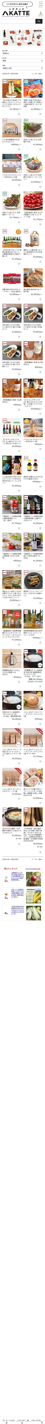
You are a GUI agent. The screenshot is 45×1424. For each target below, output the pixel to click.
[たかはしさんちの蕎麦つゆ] (12, 658)
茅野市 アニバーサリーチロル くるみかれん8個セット (33, 593)
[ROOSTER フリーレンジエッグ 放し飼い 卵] (33, 777)
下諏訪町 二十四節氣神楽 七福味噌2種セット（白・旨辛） (11, 518)
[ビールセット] (12, 427)
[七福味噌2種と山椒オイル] (33, 504)
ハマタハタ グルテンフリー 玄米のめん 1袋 (33, 440)
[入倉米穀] (33, 238)
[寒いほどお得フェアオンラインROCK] (12, 277)
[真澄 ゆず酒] (33, 350)
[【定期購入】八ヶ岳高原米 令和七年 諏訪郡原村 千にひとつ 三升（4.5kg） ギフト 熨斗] (33, 658)
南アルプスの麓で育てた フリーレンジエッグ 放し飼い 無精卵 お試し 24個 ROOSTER (33, 792)
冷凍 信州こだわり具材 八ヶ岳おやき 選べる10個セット (11, 364)
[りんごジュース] (12, 619)
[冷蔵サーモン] (33, 88)
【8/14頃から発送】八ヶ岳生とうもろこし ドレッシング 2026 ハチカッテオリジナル (11, 103)
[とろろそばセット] (12, 816)
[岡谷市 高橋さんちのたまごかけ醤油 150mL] (33, 465)
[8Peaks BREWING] (12, 465)
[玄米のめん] (33, 427)
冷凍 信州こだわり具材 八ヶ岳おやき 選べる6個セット (33, 327)
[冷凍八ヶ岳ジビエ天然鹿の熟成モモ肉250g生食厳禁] (33, 127)
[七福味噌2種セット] (12, 504)
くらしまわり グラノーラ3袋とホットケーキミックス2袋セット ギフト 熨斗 (11, 752)
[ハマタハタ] (12, 163)
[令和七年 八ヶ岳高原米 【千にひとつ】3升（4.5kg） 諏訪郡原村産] (12, 700)
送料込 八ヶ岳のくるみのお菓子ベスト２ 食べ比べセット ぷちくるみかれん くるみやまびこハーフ (11, 594)
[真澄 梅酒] (12, 388)
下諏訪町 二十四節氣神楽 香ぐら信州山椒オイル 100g (33, 555)
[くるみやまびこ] (12, 579)
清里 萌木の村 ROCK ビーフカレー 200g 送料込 (11, 290)
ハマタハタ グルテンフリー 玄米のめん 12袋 (11, 176)
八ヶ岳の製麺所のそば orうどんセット (10, 140)
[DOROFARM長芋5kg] (33, 816)
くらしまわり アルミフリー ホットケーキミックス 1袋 (33, 714)
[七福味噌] (12, 542)
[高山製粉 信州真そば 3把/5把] (33, 277)
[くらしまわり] (12, 737)
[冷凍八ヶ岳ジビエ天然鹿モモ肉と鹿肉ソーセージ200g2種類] (33, 163)
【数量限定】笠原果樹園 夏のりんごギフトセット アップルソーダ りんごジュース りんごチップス (11, 633)
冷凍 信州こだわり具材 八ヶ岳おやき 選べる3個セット (11, 327)
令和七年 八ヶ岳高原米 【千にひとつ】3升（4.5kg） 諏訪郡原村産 (11, 714)
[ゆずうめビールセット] (33, 388)
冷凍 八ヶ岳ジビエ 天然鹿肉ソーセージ (11, 213)
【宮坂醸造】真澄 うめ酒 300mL (11, 401)
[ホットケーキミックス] (33, 700)
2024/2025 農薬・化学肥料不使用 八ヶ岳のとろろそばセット (11, 830)
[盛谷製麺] (12, 127)
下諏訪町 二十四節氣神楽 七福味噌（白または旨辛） (12, 555)
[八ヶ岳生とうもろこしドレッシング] (12, 88)
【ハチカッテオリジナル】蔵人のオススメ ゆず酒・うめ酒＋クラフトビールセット (33, 403)
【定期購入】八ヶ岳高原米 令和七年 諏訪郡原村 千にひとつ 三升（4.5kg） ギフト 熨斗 (33, 673)
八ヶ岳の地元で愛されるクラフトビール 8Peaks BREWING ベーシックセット (11, 479)
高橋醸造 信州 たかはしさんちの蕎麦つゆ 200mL (11, 672)
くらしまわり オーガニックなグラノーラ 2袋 (11, 790)
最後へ (40, 74)
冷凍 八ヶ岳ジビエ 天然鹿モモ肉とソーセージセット (33, 177)
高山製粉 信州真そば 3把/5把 (32, 290)
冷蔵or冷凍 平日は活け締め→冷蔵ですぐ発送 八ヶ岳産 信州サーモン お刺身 (33, 103)
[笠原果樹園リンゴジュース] (33, 619)
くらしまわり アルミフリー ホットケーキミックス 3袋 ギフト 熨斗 (33, 751)
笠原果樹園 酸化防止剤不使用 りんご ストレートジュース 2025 (33, 632)
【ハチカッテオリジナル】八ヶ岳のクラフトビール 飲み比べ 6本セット (11, 441)
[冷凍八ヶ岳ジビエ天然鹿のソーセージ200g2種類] (12, 200)
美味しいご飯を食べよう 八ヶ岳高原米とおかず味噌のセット (33, 252)
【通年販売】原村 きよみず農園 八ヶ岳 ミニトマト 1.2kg (33, 214)
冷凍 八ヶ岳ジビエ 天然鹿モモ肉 (32, 140)
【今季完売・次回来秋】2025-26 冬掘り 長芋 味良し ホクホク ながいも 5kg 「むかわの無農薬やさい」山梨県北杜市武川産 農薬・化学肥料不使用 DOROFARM (33, 834)
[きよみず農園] (33, 200)
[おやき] (12, 313)
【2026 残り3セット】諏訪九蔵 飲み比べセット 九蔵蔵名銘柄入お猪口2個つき (11, 253)
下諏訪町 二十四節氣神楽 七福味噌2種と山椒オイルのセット (34, 518)
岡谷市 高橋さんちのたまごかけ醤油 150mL (33, 477)
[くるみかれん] (33, 579)
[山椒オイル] (33, 542)
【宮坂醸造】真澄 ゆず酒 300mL (33, 363)
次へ (36, 74)
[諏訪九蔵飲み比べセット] (12, 238)
